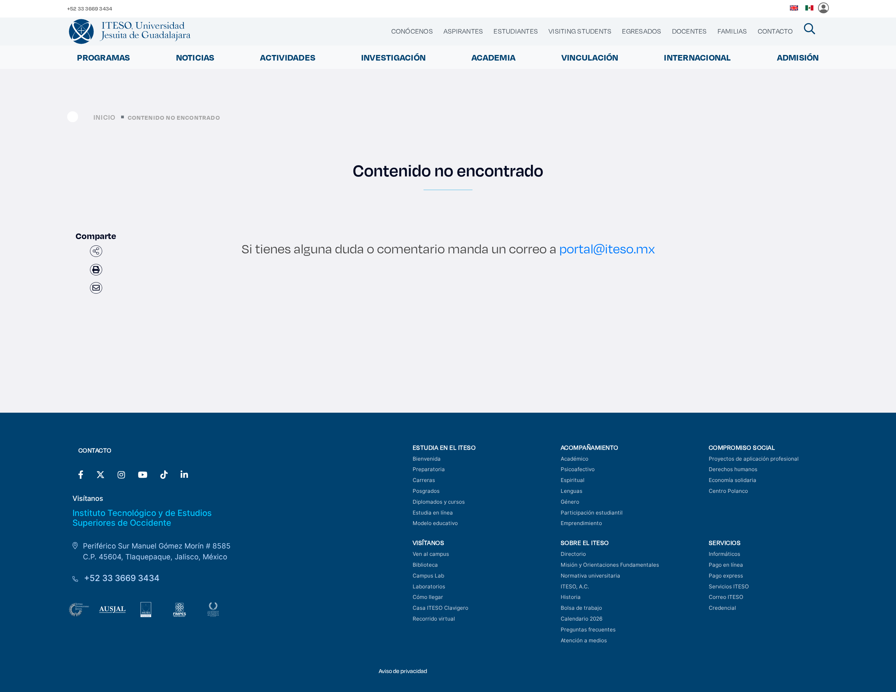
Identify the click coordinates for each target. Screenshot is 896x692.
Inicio (104, 117)
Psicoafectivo (578, 469)
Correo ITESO (726, 597)
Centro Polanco (728, 491)
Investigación (393, 57)
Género (570, 501)
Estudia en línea (433, 512)
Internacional (697, 57)
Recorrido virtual (434, 618)
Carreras (424, 480)
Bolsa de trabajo (581, 607)
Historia (571, 597)
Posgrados (426, 491)
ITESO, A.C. (575, 586)
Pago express (726, 575)
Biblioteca (425, 564)
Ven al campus (431, 554)
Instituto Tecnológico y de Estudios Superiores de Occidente (142, 518)
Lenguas (571, 491)
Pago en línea (726, 564)
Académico (574, 458)
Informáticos (724, 554)
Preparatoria (429, 469)
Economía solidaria (732, 480)
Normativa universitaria (590, 575)
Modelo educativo (435, 523)
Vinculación (589, 57)
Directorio (573, 554)
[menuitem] (412, 31)
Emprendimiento (581, 523)
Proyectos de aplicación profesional (754, 458)
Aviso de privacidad (403, 671)
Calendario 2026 (581, 618)
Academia (493, 57)
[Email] (96, 288)
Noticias (195, 57)
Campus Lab (428, 575)
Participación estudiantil (592, 512)
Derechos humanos (733, 469)
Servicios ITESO (729, 586)
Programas (103, 57)
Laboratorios (429, 586)
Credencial (722, 607)
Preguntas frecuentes (588, 629)
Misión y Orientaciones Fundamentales (610, 564)
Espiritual (572, 480)
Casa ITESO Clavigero (440, 607)
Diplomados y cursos (439, 501)
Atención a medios (584, 640)
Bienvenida (427, 458)
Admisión (798, 57)
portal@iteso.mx (607, 248)
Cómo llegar (428, 597)
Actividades (287, 57)
